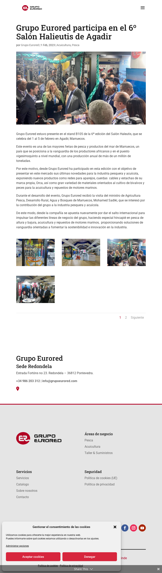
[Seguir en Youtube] (142, 527)
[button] (115, 527)
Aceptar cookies (33, 557)
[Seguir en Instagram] (133, 527)
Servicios (22, 478)
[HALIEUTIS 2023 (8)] (81, 266)
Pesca (75, 45)
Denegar (89, 557)
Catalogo (22, 484)
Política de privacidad (100, 484)
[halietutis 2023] (35, 303)
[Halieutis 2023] (126, 266)
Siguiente (137, 317)
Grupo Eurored (30, 45)
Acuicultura (64, 45)
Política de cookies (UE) (101, 478)
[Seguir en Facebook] (124, 527)
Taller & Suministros (99, 453)
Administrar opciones (17, 546)
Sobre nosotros (26, 491)
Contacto (22, 497)
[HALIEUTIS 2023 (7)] (35, 266)
